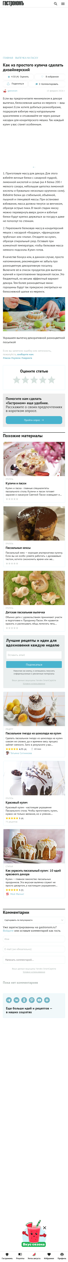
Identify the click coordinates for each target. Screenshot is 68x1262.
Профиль (62, 1258)
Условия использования (34, 683)
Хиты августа (34, 1258)
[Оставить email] (34, 655)
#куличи (16, 358)
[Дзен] (47, 1000)
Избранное (49, 1258)
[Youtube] (39, 1000)
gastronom (12, 90)
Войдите (8, 930)
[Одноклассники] (24, 1000)
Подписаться (34, 664)
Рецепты (20, 1258)
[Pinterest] (32, 1000)
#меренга (26, 358)
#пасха (7, 358)
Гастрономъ (7, 1258)
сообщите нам (25, 354)
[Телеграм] (9, 1000)
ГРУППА (9, 798)
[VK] (16, 1000)
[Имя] (34, 939)
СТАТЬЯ (9, 866)
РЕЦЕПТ (9, 729)
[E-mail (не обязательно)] (34, 949)
